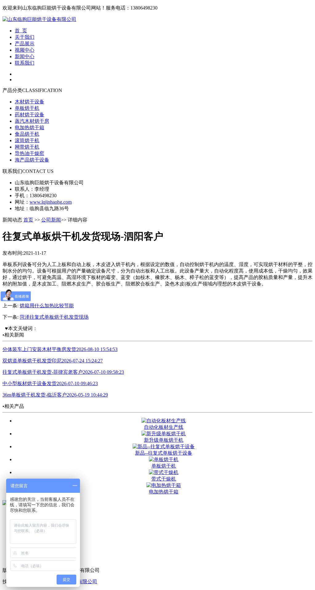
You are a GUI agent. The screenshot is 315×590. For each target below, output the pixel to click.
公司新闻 (51, 219)
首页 (28, 219)
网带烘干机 (27, 146)
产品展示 (24, 43)
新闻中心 (24, 56)
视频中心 (24, 50)
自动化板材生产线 (163, 427)
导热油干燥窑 (29, 153)
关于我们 (24, 37)
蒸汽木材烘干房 (32, 121)
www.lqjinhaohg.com (51, 202)
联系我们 (24, 63)
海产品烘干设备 (32, 159)
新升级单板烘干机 (163, 440)
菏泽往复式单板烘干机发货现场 (54, 317)
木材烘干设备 (29, 101)
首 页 (21, 30)
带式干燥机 (163, 478)
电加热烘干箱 (29, 127)
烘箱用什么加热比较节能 (47, 305)
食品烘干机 (27, 134)
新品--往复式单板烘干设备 (163, 453)
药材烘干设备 (29, 114)
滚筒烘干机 (27, 140)
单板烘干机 (27, 108)
